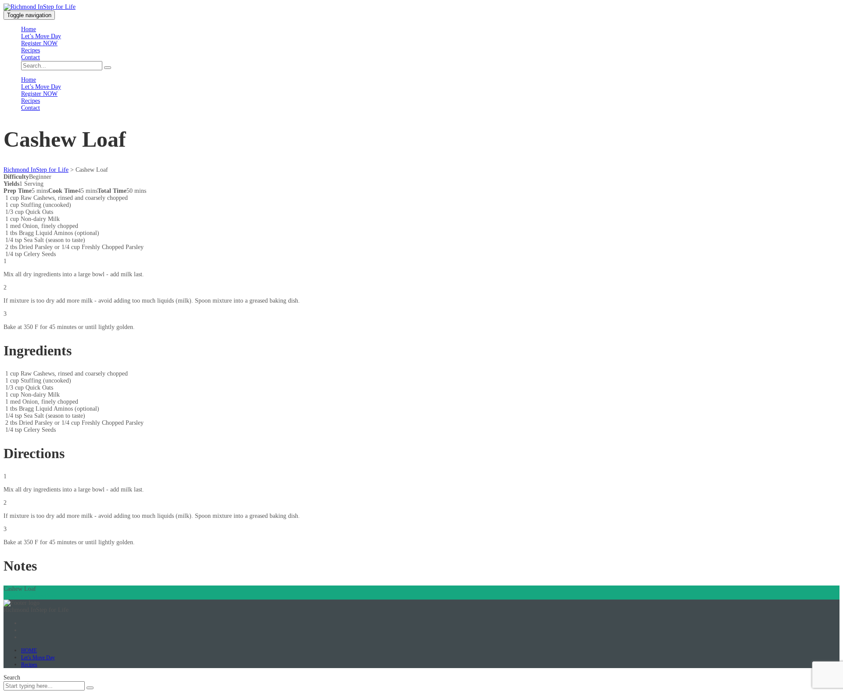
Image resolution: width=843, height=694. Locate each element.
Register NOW (39, 43)
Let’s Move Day (41, 36)
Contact (30, 57)
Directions (44, 596)
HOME (29, 650)
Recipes (30, 50)
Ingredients (17, 596)
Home (28, 29)
